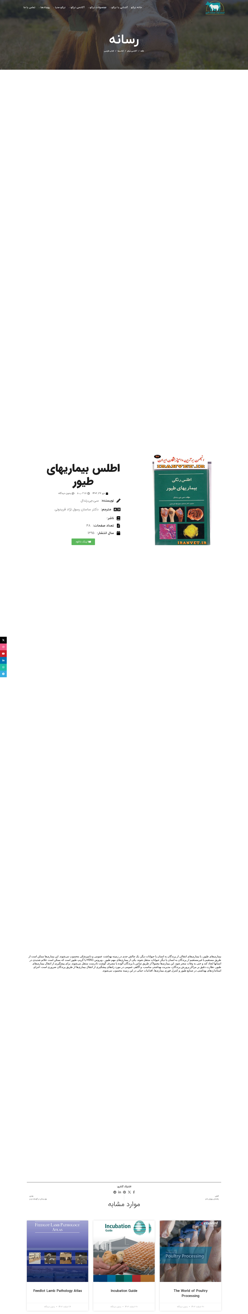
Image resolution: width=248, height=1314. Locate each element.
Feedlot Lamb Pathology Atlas (57, 1291)
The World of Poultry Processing (191, 1293)
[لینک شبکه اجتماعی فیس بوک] (134, 1192)
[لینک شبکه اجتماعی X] (129, 1192)
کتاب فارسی (109, 51)
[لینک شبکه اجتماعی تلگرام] (114, 1192)
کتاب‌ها (121, 51)
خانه (142, 51)
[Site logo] (215, 7)
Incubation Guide (124, 1291)
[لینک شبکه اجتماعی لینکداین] (119, 1192)
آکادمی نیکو (132, 51)
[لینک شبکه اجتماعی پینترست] (124, 1192)
